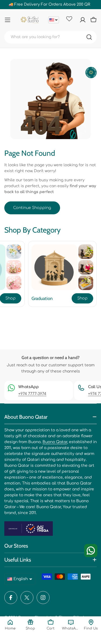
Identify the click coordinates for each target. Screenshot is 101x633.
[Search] (89, 37)
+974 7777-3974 (32, 394)
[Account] (82, 20)
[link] (13, 251)
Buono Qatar (55, 442)
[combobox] (50, 37)
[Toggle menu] (7, 20)
